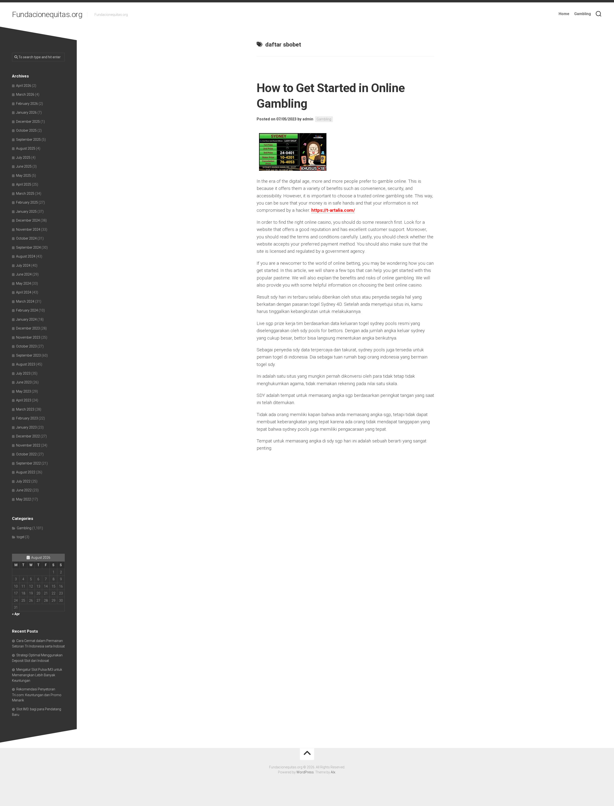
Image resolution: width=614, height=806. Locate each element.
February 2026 (27, 104)
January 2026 (26, 112)
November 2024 (28, 229)
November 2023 (28, 337)
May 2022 (23, 499)
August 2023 (25, 364)
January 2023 (26, 427)
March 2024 (25, 301)
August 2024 (25, 256)
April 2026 (23, 86)
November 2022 (28, 445)
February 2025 (27, 202)
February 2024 (27, 310)
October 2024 (26, 238)
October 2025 (26, 130)
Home (564, 14)
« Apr (16, 614)
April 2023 (23, 400)
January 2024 (26, 319)
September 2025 (28, 139)
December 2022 (28, 436)
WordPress (305, 772)
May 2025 (23, 175)
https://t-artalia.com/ (333, 210)
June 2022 (24, 490)
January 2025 (26, 211)
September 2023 (28, 355)
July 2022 (23, 481)
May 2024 (23, 283)
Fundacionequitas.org (47, 14)
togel (20, 537)
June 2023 (24, 382)
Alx (333, 772)
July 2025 (23, 157)
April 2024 (23, 292)
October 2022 (26, 454)
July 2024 (23, 265)
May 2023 (23, 391)
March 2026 (25, 94)
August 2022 (25, 472)
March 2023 (25, 409)
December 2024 (28, 220)
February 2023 (27, 418)
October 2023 (26, 346)
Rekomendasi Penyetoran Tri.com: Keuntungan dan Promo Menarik (36, 694)
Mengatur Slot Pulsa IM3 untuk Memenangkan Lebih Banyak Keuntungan (37, 675)
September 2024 (28, 247)
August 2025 (25, 148)
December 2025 (28, 122)
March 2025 (25, 193)
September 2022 (28, 463)
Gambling (582, 14)
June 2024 (24, 274)
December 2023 (28, 328)
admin (307, 119)
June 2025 (24, 166)
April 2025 (23, 184)
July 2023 (23, 373)
